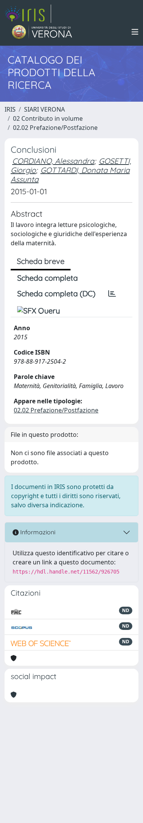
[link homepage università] (42, 32)
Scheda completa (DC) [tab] (56, 293)
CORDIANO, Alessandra (53, 161)
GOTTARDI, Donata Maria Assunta (70, 174)
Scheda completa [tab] (47, 278)
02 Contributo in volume (48, 118)
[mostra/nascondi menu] (135, 32)
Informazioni (37, 532)
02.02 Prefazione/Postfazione (55, 127)
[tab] (112, 294)
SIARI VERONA (44, 109)
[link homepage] (28, 14)
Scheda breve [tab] (40, 261)
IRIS (10, 109)
